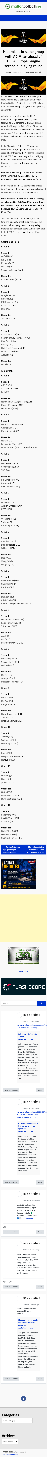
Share (40, 1090)
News (8, 72)
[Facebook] (23, 1398)
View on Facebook (11, 1090)
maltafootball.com (23, 11)
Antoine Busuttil (34, 72)
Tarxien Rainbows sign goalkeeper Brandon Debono (11, 849)
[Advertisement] (23, 918)
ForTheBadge (28, 1218)
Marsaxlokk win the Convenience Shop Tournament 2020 (35, 849)
